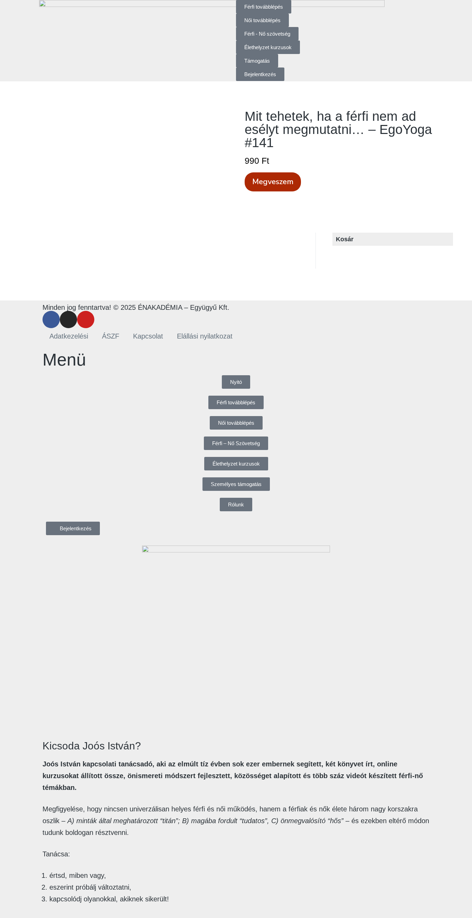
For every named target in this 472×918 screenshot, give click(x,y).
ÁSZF (110, 336)
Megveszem (272, 182)
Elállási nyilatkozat (205, 336)
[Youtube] (85, 319)
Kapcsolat (148, 336)
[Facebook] (51, 319)
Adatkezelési (68, 336)
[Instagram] (68, 319)
